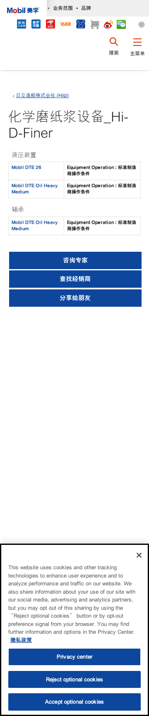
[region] (74, 630)
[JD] (50, 25)
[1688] (65, 25)
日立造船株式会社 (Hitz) (42, 95)
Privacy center (74, 657)
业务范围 (63, 8)
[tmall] (36, 25)
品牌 (86, 8)
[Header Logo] (23, 8)
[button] (137, 51)
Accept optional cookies (74, 702)
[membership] (80, 25)
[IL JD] (21, 25)
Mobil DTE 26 (26, 167)
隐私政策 (21, 640)
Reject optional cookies (74, 679)
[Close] (139, 555)
